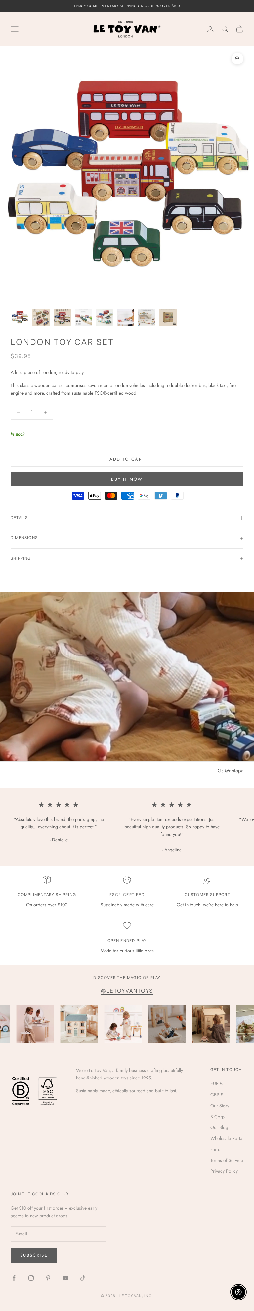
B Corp (217, 1116)
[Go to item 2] (41, 317)
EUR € (216, 1083)
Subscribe (34, 1255)
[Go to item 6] (125, 317)
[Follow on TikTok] (82, 1278)
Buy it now (127, 479)
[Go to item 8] (168, 317)
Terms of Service (226, 1160)
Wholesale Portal (226, 1138)
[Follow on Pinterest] (48, 1278)
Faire (215, 1149)
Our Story (219, 1105)
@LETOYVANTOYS (127, 991)
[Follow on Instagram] (31, 1278)
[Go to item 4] (83, 317)
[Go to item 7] (147, 317)
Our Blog (219, 1127)
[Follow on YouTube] (65, 1278)
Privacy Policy (224, 1171)
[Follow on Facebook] (14, 1278)
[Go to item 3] (62, 317)
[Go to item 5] (104, 317)
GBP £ (216, 1094)
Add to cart (127, 459)
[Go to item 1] (20, 317)
